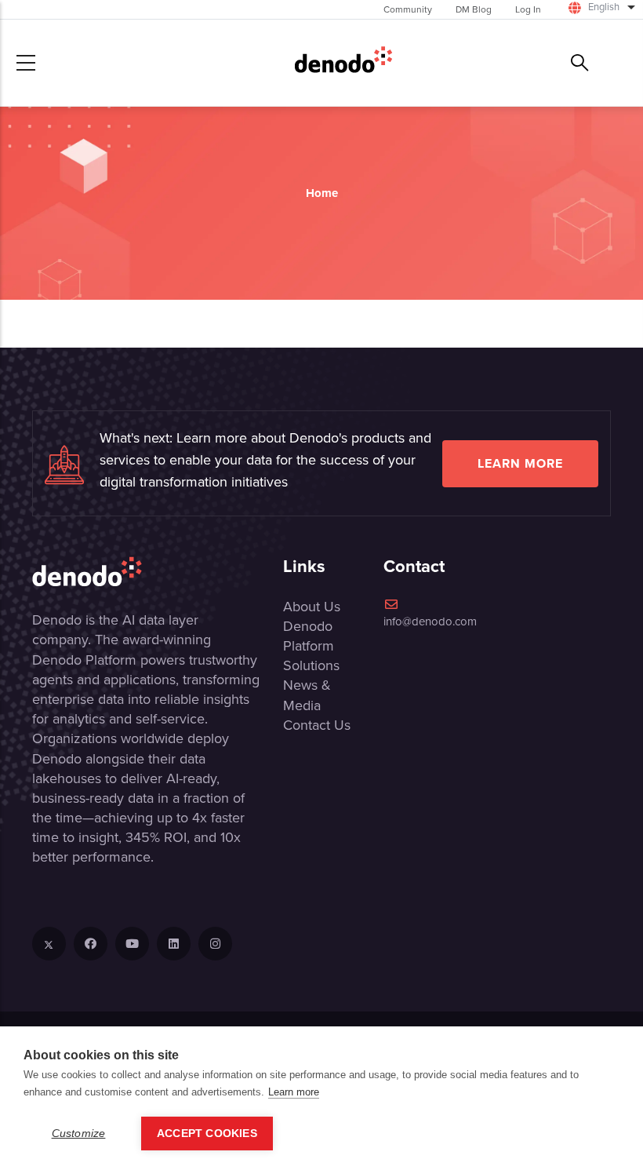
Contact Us (317, 725)
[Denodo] (343, 63)
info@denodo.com (430, 621)
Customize (79, 1133)
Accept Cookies (207, 1133)
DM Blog (474, 9)
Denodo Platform (308, 636)
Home (322, 193)
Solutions (311, 665)
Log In (528, 9)
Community (407, 9)
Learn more (520, 463)
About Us (311, 606)
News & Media (307, 695)
